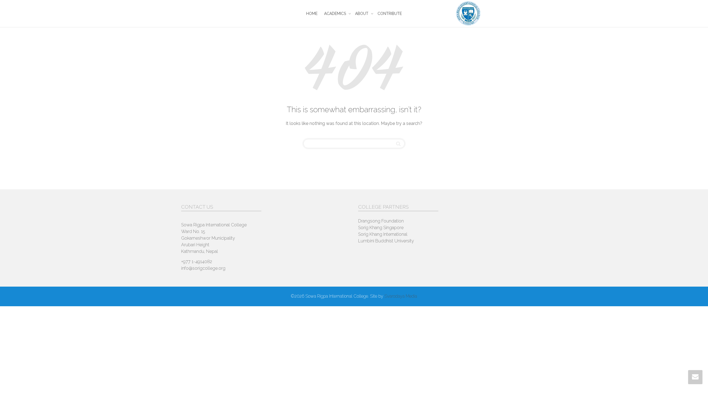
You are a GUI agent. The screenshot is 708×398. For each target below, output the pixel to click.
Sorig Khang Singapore (381, 227)
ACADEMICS (335, 13)
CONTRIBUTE (390, 13)
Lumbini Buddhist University (386, 240)
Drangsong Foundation (381, 221)
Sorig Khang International (382, 234)
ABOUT (362, 13)
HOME (311, 13)
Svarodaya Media (400, 296)
